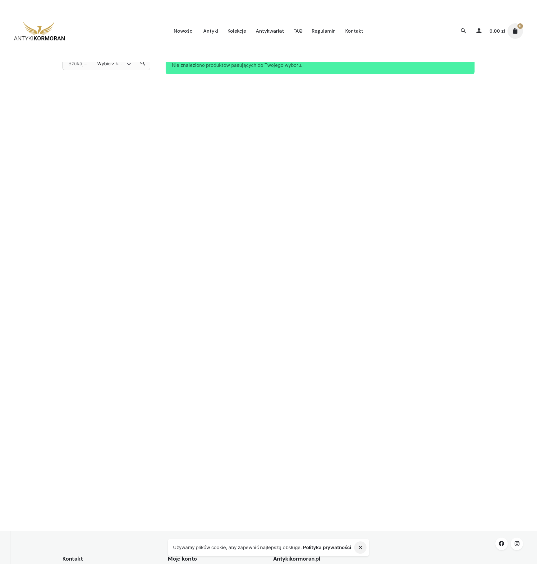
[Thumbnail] (39, 31)
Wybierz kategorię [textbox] (112, 63)
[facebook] (501, 544)
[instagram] (517, 544)
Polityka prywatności (327, 547)
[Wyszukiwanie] (143, 63)
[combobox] (114, 63)
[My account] (479, 31)
